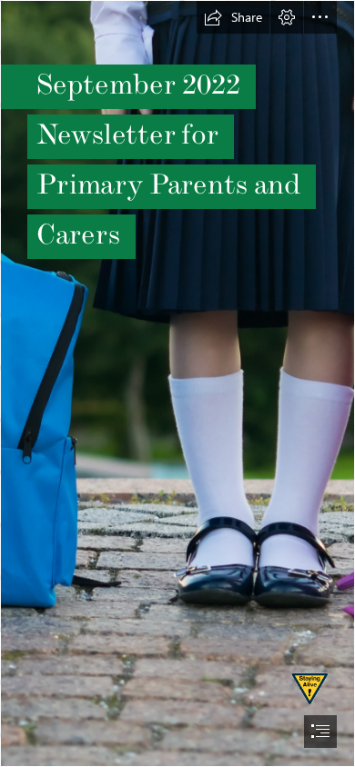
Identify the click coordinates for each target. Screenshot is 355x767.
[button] (233, 17)
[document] (177, 383)
